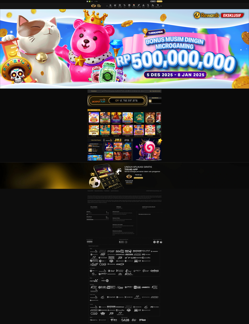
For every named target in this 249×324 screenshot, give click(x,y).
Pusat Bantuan (106, 190)
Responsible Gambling (99, 190)
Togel (129, 6)
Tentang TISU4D (90, 190)
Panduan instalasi (138, 177)
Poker (148, 6)
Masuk (153, 1)
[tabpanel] (124, 48)
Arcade (143, 6)
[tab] (109, 140)
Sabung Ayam (157, 6)
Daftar (159, 1)
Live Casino (120, 6)
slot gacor (145, 198)
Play (103, 102)
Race (124, 6)
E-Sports (152, 6)
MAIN (95, 117)
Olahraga (134, 6)
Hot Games (110, 6)
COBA (110, 145)
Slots (115, 6)
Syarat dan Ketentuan (115, 190)
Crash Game (139, 6)
